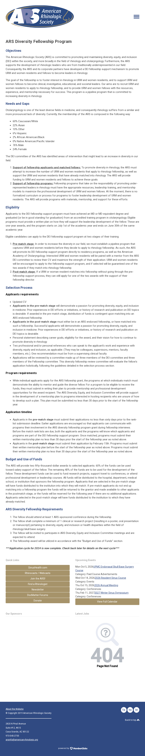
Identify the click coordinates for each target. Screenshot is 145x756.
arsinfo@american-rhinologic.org (22, 739)
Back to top (131, 720)
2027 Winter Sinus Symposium (111, 592)
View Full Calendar (107, 601)
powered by (64, 748)
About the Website (15, 709)
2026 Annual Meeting (106, 585)
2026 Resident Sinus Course (110, 577)
